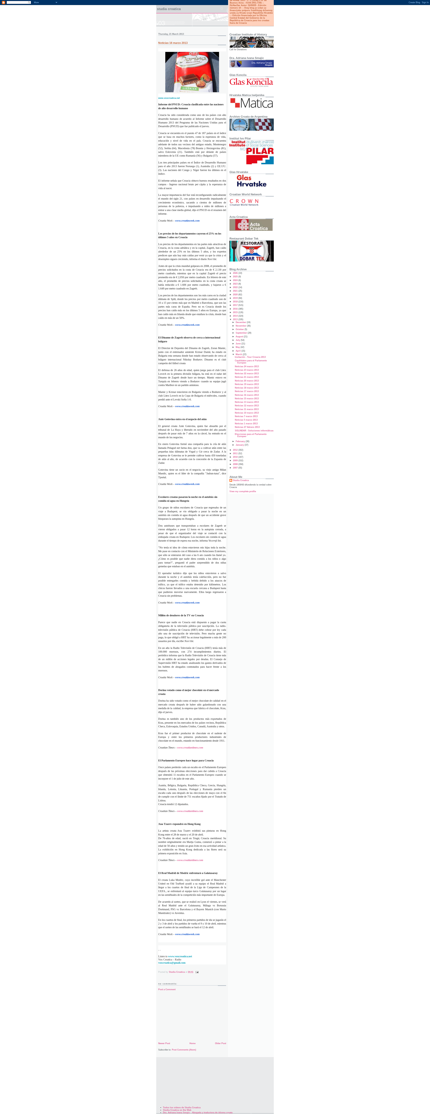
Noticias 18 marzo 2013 (247, 388)
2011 (235, 453)
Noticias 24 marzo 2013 (247, 366)
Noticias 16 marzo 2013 (247, 395)
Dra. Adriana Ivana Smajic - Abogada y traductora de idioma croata (197, 1112)
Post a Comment (167, 989)
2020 (235, 294)
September (242, 333)
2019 (235, 298)
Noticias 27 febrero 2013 (247, 427)
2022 (235, 287)
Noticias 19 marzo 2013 (247, 384)
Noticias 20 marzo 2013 (247, 380)
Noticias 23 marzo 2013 (247, 370)
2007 (235, 467)
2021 (235, 291)
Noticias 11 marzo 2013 (247, 409)
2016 (235, 309)
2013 (235, 319)
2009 (235, 460)
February (241, 441)
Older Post (220, 1043)
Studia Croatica (169, 9)
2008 (235, 464)
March (239, 354)
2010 (235, 457)
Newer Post (164, 1043)
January (240, 445)
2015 (235, 312)
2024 (235, 280)
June (238, 343)
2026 (235, 273)
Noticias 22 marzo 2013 (247, 373)
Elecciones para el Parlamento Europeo (251, 435)
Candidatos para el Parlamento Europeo (251, 361)
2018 (235, 301)
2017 (235, 305)
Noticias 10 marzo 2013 (247, 413)
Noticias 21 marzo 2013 (247, 377)
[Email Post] (197, 972)
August (240, 336)
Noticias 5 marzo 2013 (246, 420)
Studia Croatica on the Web (177, 1110)
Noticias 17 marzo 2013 (247, 391)
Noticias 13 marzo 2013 (247, 402)
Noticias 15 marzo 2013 (247, 398)
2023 (235, 284)
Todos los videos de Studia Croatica (182, 1107)
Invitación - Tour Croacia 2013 (250, 357)
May (238, 347)
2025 (235, 276)
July (238, 340)
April (238, 351)
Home (192, 1043)
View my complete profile (242, 491)
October (240, 329)
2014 (235, 316)
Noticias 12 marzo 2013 (247, 405)
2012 (235, 450)
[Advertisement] (192, 1016)
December (241, 322)
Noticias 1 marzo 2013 (246, 423)
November (241, 326)
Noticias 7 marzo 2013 (246, 416)
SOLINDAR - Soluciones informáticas (254, 430)
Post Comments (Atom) (184, 1049)
